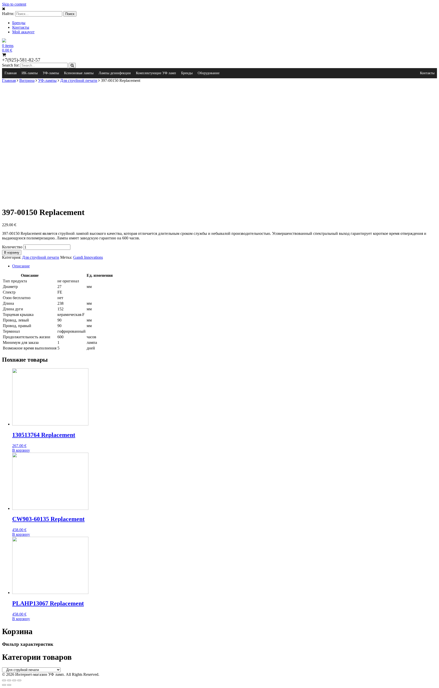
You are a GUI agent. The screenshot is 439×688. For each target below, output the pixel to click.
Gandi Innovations (88, 257)
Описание (21, 266)
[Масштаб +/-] (19, 680)
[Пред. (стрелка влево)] (4, 685)
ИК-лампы (30, 73)
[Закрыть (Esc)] (4, 680)
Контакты (20, 27)
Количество (12, 247)
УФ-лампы (51, 73)
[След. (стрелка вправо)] (9, 685)
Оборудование (209, 73)
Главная (11, 73)
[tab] (224, 266)
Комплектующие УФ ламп (156, 73)
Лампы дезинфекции (115, 73)
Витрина (27, 80)
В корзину (11, 252)
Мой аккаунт (23, 32)
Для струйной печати (78, 80)
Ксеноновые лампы (78, 73)
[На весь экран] (14, 680)
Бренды (18, 23)
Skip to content (14, 4)
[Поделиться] (9, 680)
